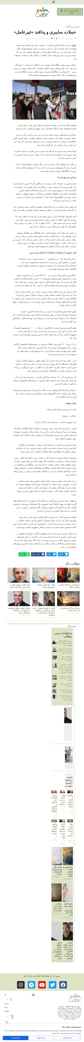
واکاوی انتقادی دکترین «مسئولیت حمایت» (53, 828)
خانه (5, 994)
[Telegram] (31, 985)
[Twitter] (52, 985)
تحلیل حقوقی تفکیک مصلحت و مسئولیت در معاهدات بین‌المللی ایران (19, 610)
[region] (42, 1033)
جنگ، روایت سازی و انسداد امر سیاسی (70, 830)
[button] (53, 2)
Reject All (41, 1038)
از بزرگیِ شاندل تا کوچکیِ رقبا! (65, 691)
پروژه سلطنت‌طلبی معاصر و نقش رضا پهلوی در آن (65, 643)
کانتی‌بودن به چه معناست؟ (66, 685)
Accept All (15, 1038)
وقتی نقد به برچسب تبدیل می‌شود (62, 799)
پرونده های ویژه (11, 1016)
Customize (67, 1038)
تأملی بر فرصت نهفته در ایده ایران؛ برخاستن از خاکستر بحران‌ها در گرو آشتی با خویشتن (44, 611)
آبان (40, 38)
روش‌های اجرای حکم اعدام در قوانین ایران (66, 698)
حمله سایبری (29, 38)
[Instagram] (21, 985)
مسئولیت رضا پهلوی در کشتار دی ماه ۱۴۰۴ (65, 659)
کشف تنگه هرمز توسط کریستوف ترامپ (46, 586)
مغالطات (6, 1011)
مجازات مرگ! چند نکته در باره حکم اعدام (70, 609)
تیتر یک (11, 999)
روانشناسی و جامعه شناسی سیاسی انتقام (69, 586)
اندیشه (6, 1007)
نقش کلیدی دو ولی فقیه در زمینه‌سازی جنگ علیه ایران (20, 586)
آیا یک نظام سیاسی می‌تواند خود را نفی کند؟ (62, 831)
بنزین (36, 38)
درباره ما (6, 1022)
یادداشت (6, 1003)
